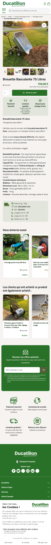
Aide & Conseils (7, 496)
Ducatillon (5, 483)
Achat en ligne (6, 487)
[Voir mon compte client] (44, 3)
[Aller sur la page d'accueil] (13, 4)
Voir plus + (7, 385)
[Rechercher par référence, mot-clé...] (10, 10)
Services (4, 492)
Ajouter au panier (31, 93)
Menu (4, 13)
